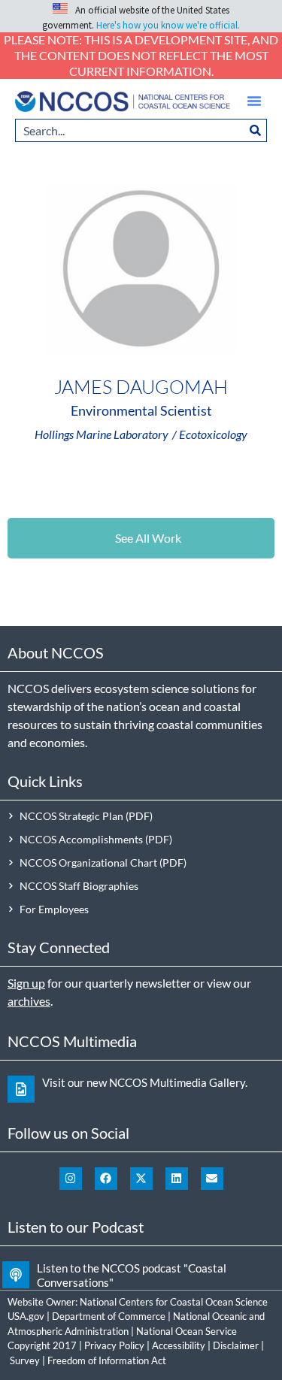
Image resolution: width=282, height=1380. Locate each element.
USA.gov (26, 1316)
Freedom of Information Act (106, 1360)
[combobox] (129, 130)
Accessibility (178, 1345)
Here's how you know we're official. (168, 25)
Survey (25, 1360)
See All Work (148, 538)
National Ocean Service (186, 1331)
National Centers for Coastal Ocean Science (174, 1302)
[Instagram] (70, 1178)
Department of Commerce (108, 1316)
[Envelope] (212, 1178)
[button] (254, 100)
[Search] (255, 130)
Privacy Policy (114, 1345)
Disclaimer (236, 1345)
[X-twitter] (141, 1178)
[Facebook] (106, 1178)
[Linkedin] (176, 1178)
